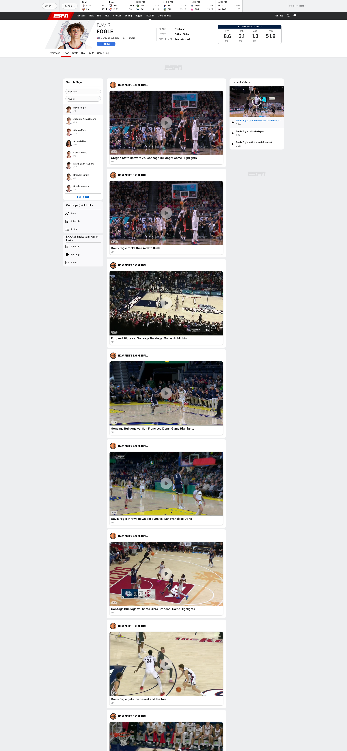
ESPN (60, 16)
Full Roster (83, 196)
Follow (106, 43)
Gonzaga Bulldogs (110, 38)
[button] (288, 15)
